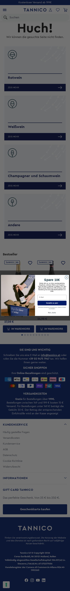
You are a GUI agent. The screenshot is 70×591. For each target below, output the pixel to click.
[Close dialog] (66, 277)
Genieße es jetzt (52, 303)
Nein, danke (52, 313)
